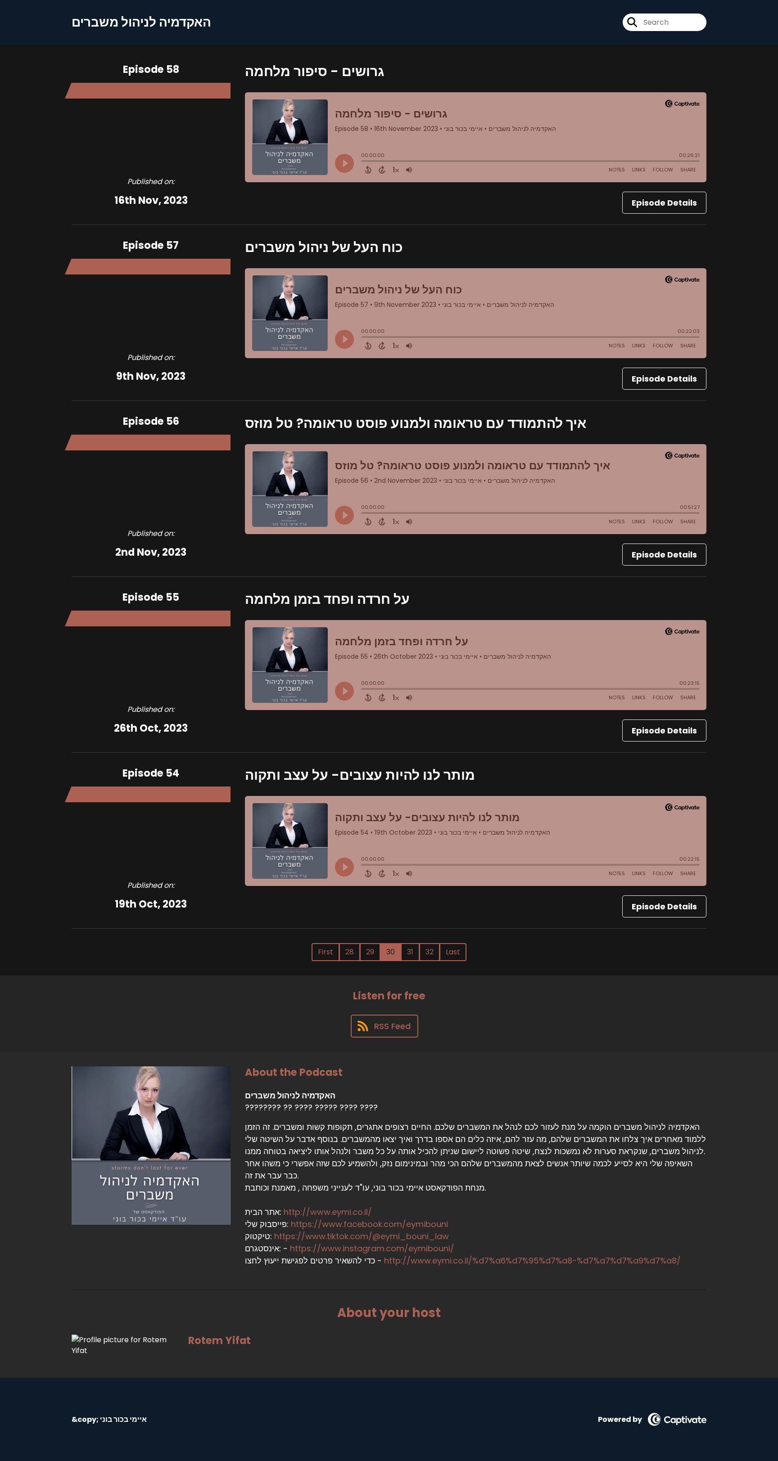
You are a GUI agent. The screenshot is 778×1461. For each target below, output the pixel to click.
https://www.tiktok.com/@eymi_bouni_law (361, 1236)
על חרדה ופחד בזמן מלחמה (327, 599)
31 (410, 952)
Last (453, 952)
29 (370, 952)
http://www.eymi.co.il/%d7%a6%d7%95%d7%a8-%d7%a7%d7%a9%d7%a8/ (532, 1260)
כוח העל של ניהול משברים (324, 247)
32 (429, 952)
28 (349, 952)
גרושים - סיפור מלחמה (314, 71)
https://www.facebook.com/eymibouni (369, 1224)
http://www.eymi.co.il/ (328, 1212)
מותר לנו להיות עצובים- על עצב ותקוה (360, 775)
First (325, 952)
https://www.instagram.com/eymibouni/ (372, 1248)
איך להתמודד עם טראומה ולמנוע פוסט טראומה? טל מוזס (415, 423)
